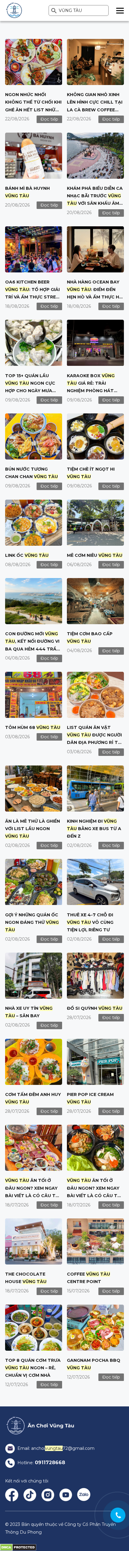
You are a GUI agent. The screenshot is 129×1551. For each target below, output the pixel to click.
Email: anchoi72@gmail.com (55, 1448)
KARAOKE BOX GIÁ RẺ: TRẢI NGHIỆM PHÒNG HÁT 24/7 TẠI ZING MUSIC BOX (91, 391)
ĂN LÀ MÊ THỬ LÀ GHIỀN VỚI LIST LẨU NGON (32, 828)
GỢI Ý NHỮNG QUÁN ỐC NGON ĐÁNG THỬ (32, 922)
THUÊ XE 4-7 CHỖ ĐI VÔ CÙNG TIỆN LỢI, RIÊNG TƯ (90, 922)
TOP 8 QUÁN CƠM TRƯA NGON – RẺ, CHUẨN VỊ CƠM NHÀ (33, 1368)
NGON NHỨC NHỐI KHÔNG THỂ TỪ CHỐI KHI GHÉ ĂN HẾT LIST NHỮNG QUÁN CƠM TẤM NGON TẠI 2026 (33, 110)
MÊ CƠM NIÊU (94, 555)
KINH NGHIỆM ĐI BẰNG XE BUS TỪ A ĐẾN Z (94, 828)
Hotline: (40, 1462)
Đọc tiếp (49, 119)
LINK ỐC (27, 555)
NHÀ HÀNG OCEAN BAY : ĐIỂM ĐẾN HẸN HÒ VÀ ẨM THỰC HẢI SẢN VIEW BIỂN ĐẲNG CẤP (95, 297)
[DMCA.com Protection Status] (18, 1547)
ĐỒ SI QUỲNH (94, 1008)
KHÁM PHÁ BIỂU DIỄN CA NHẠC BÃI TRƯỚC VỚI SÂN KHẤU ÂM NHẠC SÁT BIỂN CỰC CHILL (95, 203)
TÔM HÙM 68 (32, 727)
